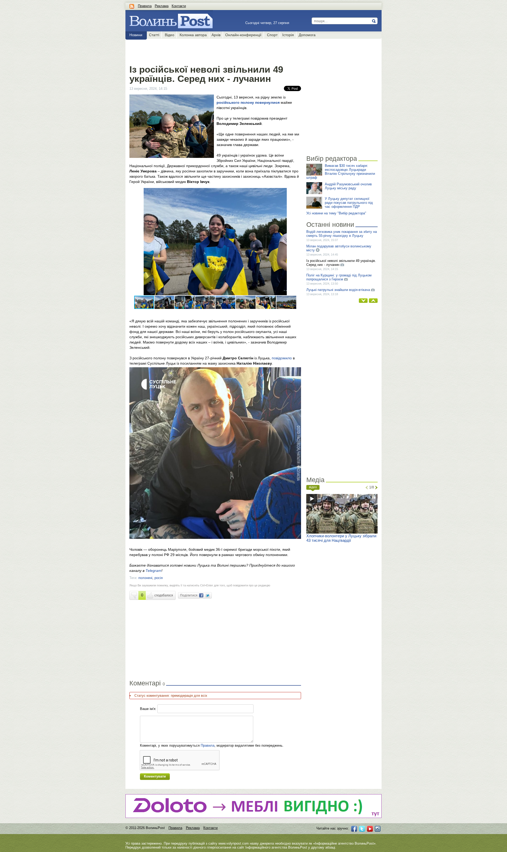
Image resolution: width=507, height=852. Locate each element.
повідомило (282, 358)
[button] (296, 193)
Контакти (179, 6)
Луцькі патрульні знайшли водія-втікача (338, 290)
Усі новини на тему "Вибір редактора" (336, 213)
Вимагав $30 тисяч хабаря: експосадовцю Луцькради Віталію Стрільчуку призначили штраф (340, 172)
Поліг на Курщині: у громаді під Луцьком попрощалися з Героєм (339, 277)
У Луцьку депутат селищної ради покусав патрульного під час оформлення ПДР (349, 203)
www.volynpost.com (233, 843)
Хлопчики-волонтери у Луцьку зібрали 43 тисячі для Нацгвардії (341, 538)
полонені (145, 578)
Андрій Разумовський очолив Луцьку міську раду (348, 186)
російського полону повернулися (248, 102)
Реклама (161, 6)
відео (313, 487)
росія (158, 578)
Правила (145, 6)
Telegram (153, 570)
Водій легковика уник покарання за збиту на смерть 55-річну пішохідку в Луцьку (341, 234)
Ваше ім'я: (148, 709)
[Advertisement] (215, 51)
